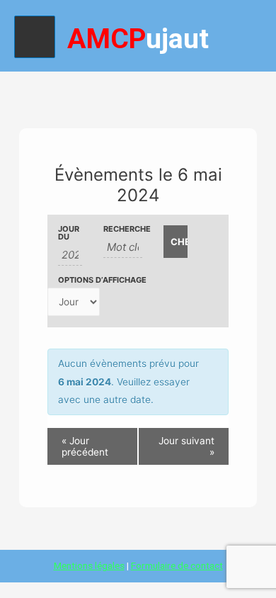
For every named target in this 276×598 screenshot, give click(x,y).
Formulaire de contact (177, 565)
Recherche (122, 229)
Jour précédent (85, 446)
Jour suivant (186, 446)
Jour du (68, 233)
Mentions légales (89, 565)
